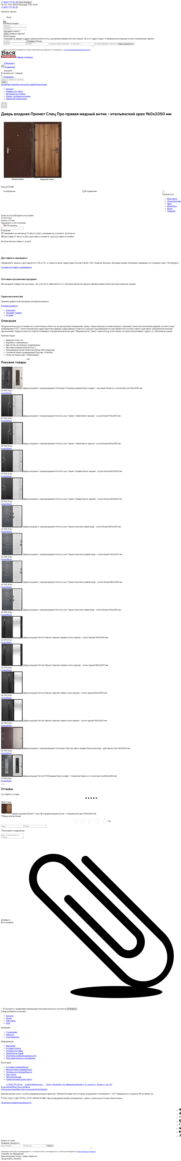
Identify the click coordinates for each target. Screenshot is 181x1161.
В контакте (6, 1087)
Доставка (30, 84)
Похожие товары (14, 313)
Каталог (10, 1016)
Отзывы (9, 315)
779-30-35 (9, 2)
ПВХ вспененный (13, 1077)
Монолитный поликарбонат (19, 1069)
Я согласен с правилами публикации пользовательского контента (34, 1009)
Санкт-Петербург (25, 2)
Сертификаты (12, 1037)
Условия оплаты (13, 1048)
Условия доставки (14, 1051)
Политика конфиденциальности (21, 1056)
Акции (4, 84)
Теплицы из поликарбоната (19, 1072)
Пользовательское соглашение (20, 1058)
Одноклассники (8, 1089)
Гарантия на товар (15, 1053)
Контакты (21, 84)
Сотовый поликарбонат (17, 1067)
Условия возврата (9, 306)
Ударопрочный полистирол (19, 1079)
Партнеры (11, 84)
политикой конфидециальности (77, 50)
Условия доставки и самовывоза (16, 267)
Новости (10, 1034)
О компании (11, 1032)
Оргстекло (11, 1074)
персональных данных (86, 1152)
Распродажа (41, 84)
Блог (8, 1023)
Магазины (10, 1046)
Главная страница (24, 57)
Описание (10, 310)
